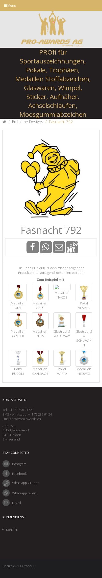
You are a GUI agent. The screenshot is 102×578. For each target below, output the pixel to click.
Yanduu (30, 566)
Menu (11, 5)
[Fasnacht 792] (51, 178)
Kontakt (11, 529)
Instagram (19, 464)
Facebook (19, 473)
